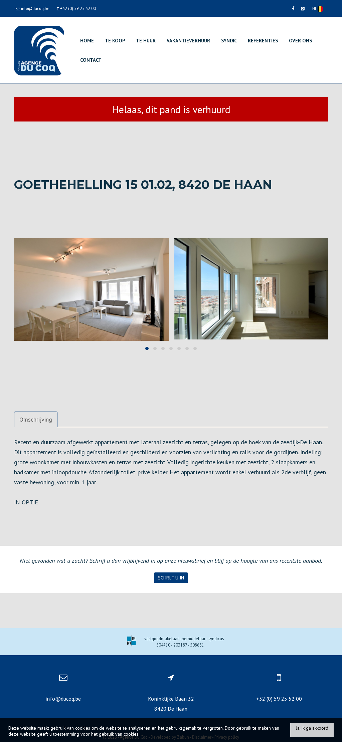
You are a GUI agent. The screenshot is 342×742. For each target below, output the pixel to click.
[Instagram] (302, 8)
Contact (91, 60)
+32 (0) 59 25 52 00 (279, 698)
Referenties (263, 40)
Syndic (229, 40)
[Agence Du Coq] (39, 50)
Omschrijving (35, 419)
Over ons (300, 40)
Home (87, 40)
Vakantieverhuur (188, 40)
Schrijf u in (171, 578)
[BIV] (131, 641)
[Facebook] (293, 8)
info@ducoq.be (63, 698)
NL (315, 8)
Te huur (146, 40)
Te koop (115, 40)
